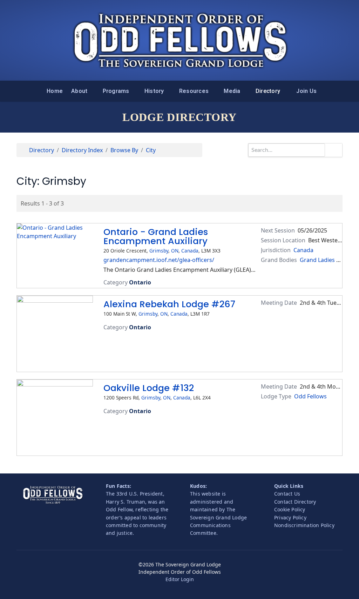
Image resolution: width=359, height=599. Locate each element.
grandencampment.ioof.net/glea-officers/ (158, 260)
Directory (268, 91)
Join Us (306, 91)
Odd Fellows (310, 396)
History (154, 91)
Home (55, 91)
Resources (194, 91)
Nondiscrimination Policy (304, 525)
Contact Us (287, 493)
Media (232, 91)
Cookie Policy (289, 509)
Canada (189, 250)
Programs (116, 91)
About (79, 91)
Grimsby (158, 250)
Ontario (140, 282)
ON (174, 250)
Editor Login (179, 579)
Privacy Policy (290, 517)
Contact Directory (295, 501)
